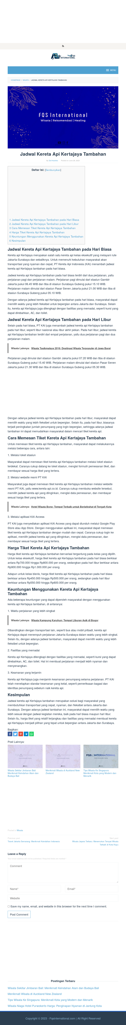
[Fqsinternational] (63, 56)
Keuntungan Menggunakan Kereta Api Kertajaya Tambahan (46, 236)
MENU (113, 70)
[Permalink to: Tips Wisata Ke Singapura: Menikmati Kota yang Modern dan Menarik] (100, 756)
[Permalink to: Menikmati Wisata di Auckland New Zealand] (63, 756)
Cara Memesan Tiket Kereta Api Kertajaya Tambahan (42, 228)
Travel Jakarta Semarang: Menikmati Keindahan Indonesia (34, 840)
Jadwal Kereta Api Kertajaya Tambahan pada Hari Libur (44, 224)
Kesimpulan (17, 240)
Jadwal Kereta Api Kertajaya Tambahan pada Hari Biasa (44, 220)
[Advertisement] (63, 21)
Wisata (20, 830)
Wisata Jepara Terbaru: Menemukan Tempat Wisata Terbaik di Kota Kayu (95, 841)
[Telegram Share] (26, 734)
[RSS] (63, 46)
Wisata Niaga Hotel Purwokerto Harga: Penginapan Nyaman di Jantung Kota (55, 1006)
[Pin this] (20, 734)
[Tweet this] (15, 734)
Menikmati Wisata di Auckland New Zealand (63, 772)
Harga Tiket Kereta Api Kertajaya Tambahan (37, 232)
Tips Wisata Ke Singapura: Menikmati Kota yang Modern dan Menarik (99, 773)
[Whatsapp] (31, 734)
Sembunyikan (53, 169)
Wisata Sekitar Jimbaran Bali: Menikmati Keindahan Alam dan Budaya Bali (23, 773)
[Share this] (10, 734)
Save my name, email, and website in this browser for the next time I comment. (58, 906)
